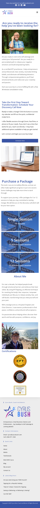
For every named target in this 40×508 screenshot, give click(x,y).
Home (5, 446)
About (5, 449)
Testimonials (7, 456)
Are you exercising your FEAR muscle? (15, 480)
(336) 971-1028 (11, 437)
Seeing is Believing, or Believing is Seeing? (16, 490)
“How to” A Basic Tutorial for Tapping (14, 487)
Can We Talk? (7, 494)
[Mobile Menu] (36, 12)
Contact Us (6, 470)
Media (5, 452)
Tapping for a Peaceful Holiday (12, 483)
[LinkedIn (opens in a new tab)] (21, 5)
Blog (4, 463)
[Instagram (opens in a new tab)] (18, 5)
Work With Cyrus (8, 460)
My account (7, 467)
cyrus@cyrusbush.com (27, 3)
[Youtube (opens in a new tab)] (24, 5)
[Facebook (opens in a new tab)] (16, 5)
